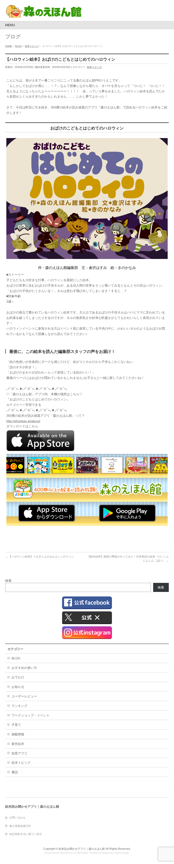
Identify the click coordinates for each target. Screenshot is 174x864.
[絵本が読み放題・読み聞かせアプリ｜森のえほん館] (43, 13)
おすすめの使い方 (24, 668)
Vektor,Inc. (108, 852)
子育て (16, 725)
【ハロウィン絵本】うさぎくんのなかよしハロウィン (39, 556)
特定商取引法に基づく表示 (25, 834)
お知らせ (18, 687)
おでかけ (18, 677)
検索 (8, 580)
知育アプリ (19, 753)
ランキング (19, 706)
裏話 (15, 772)
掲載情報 (18, 734)
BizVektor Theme (87, 852)
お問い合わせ (17, 817)
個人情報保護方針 (20, 826)
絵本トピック (94, 67)
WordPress (67, 852)
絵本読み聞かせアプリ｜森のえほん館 (82, 848)
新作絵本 (18, 744)
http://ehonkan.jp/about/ (23, 421)
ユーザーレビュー (24, 696)
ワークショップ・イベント (31, 715)
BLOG (16, 658)
